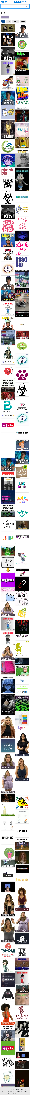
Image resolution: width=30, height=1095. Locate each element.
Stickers (15, 21)
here (21, 1093)
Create (18, 1)
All (3, 21)
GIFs (8, 21)
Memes (23, 21)
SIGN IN (24, 1)
